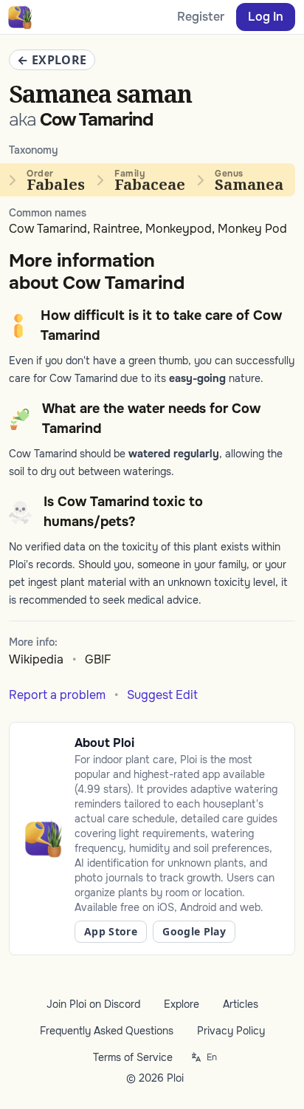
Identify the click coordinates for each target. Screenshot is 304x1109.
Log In (265, 16)
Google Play (194, 931)
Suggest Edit (162, 695)
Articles (240, 1004)
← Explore (52, 60)
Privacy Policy (231, 1030)
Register (200, 16)
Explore (181, 1004)
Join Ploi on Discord (93, 1004)
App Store (110, 931)
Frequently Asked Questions (106, 1030)
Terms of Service (133, 1057)
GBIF (98, 659)
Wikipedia (36, 659)
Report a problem (57, 695)
